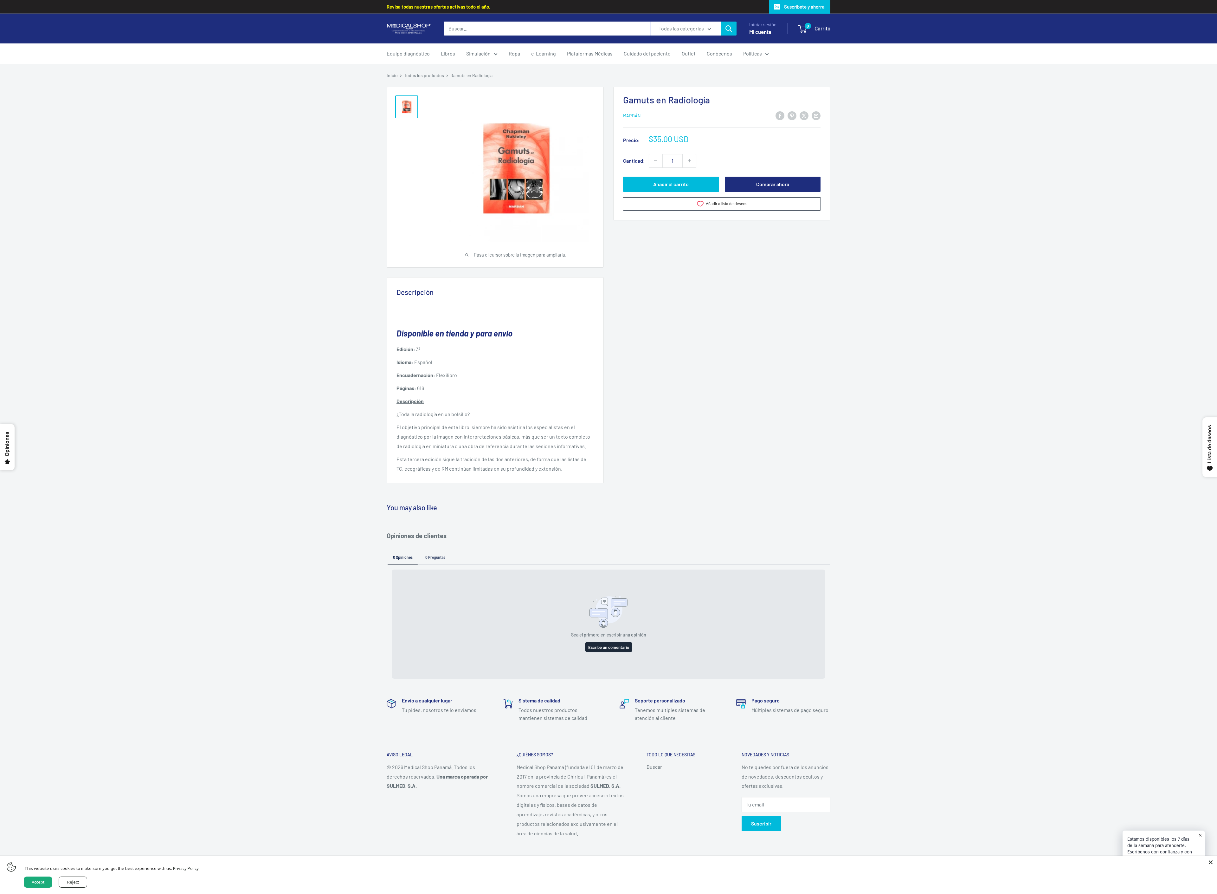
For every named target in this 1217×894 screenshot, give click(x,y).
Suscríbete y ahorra (804, 7)
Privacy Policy (186, 868)
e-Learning (543, 53)
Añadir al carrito (671, 184)
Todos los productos (424, 75)
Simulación (478, 53)
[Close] (1210, 862)
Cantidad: (634, 161)
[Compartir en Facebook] (780, 115)
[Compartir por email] (816, 115)
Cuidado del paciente (647, 53)
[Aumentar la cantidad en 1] (689, 160)
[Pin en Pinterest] (792, 115)
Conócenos (719, 53)
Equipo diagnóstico (408, 53)
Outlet (689, 53)
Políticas (752, 53)
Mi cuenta (760, 32)
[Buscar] (729, 29)
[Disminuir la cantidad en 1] (655, 160)
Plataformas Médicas (590, 53)
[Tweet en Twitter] (804, 115)
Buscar (654, 767)
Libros (448, 53)
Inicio (392, 75)
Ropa (514, 53)
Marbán (632, 115)
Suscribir (761, 823)
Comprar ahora (772, 184)
